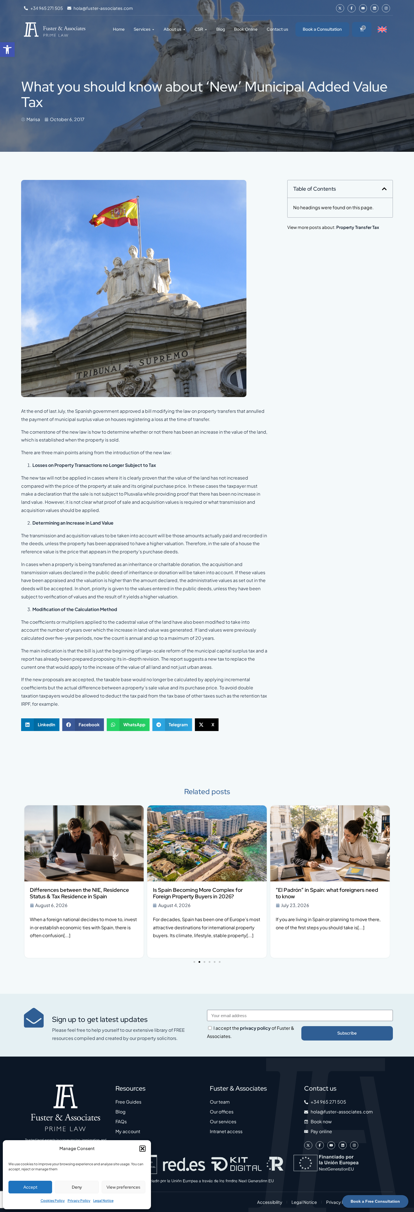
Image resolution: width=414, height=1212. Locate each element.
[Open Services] (153, 29)
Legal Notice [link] (103, 1200)
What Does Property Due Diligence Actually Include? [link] (328, 893)
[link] (7, 49)
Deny (77, 1187)
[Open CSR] (205, 29)
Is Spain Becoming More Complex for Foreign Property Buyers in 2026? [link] (75, 893)
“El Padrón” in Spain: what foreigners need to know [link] (204, 893)
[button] (142, 1148)
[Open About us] (184, 29)
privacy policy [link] (255, 1028)
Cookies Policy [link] (53, 1200)
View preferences (123, 1187)
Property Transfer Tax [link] (357, 227)
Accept (30, 1187)
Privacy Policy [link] (79, 1200)
